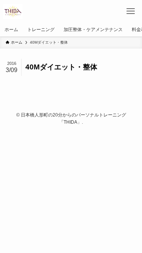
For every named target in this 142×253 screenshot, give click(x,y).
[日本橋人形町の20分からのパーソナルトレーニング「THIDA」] (13, 11)
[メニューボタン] (130, 11)
